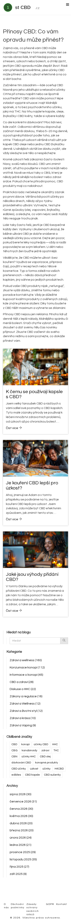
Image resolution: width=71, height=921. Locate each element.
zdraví (45, 750)
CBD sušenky (52, 774)
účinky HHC (28, 756)
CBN (14, 756)
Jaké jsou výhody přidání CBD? (32, 577)
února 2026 (21, 837)
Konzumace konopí (27, 667)
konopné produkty (46, 762)
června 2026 (21, 808)
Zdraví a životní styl (26, 710)
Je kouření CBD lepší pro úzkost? (32, 485)
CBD (14, 744)
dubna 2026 (21, 823)
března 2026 (22, 830)
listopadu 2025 (23, 859)
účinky (46, 768)
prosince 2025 (23, 852)
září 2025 (18, 873)
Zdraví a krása (23, 718)
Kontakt (61, 904)
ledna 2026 (20, 844)
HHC (55, 744)
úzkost (34, 768)
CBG (14, 750)
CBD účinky (18, 768)
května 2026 (21, 816)
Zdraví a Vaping (23, 725)
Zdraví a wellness (26, 660)
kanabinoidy (29, 750)
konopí (25, 744)
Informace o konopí (26, 674)
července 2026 (23, 801)
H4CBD (59, 768)
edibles (16, 774)
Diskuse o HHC (23, 689)
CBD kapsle (32, 774)
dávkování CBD (21, 762)
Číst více (12, 428)
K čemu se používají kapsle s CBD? (34, 394)
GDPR (50, 904)
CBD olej (45, 756)
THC (56, 750)
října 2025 (19, 866)
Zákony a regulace (26, 696)
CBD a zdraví (22, 682)
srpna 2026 (20, 794)
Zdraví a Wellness (25, 703)
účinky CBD (41, 744)
